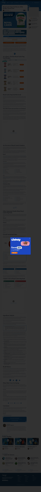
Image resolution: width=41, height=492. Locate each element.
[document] (20, 246)
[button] (29, 238)
